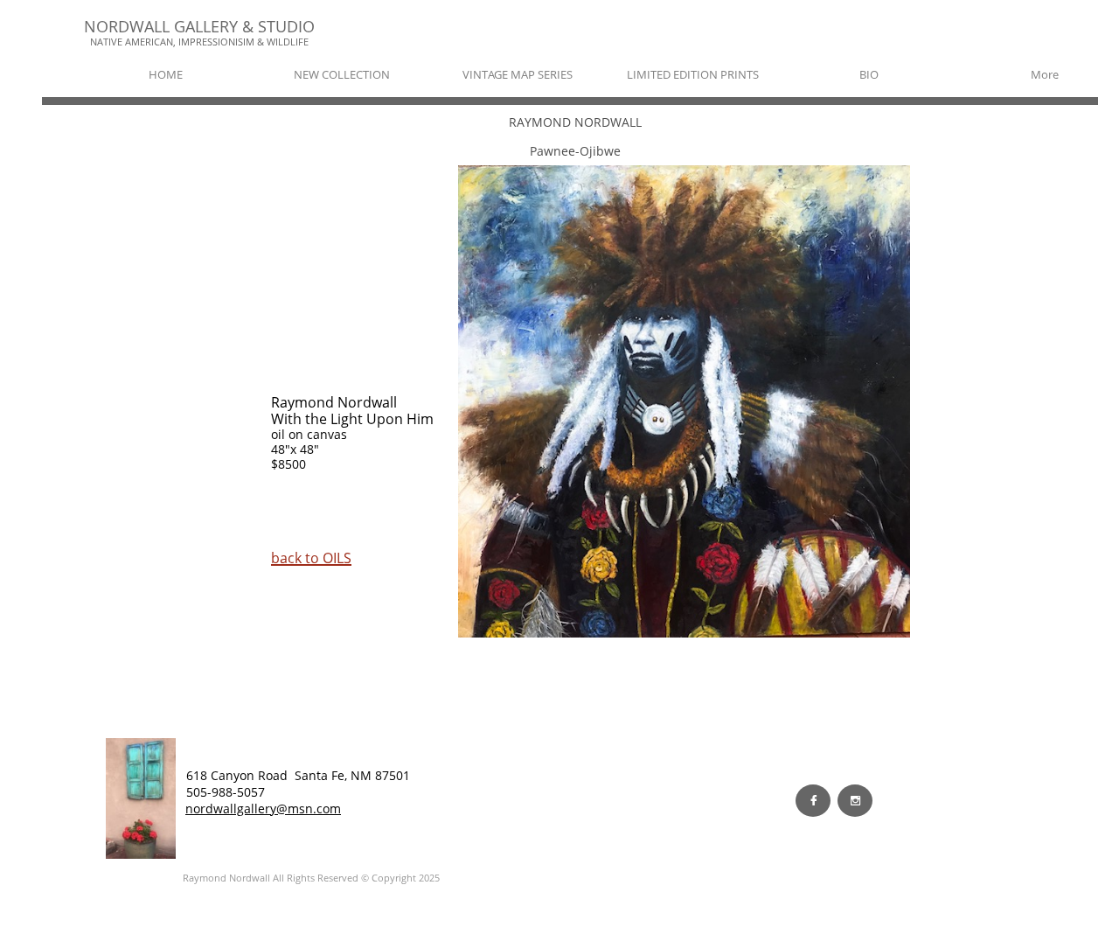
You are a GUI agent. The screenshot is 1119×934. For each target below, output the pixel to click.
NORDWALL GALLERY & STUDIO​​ (199, 26)
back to (297, 558)
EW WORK (307, 791)
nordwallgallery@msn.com (263, 808)
